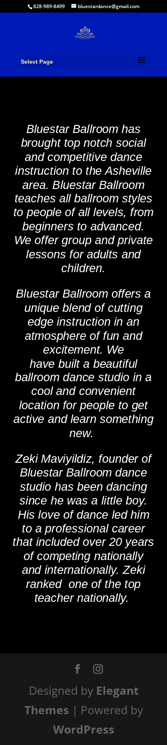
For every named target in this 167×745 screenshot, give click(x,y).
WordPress (83, 729)
